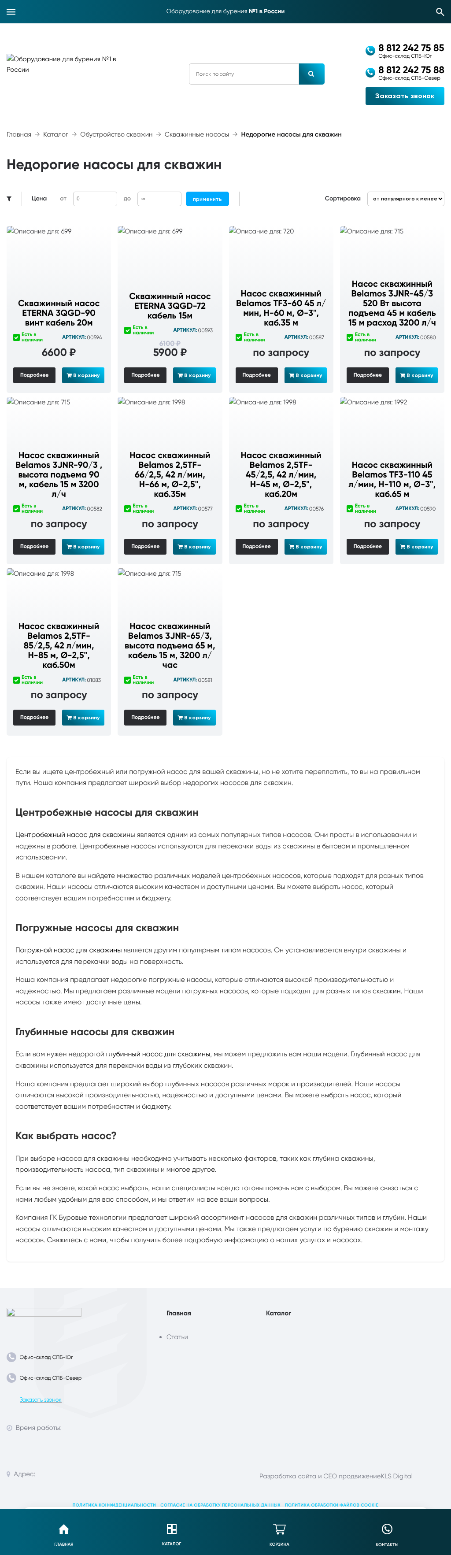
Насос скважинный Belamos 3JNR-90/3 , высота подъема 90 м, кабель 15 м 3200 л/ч (58, 475)
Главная (19, 134)
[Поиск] (440, 11)
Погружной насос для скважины (68, 950)
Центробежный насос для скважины (75, 834)
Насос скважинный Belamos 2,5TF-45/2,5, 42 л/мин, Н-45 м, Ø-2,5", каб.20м (281, 475)
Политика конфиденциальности (114, 1505)
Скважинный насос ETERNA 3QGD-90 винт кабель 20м (59, 313)
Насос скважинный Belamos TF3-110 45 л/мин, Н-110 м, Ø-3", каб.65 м (392, 480)
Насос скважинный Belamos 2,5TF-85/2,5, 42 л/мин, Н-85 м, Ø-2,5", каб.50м (58, 645)
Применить (207, 199)
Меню (11, 11)
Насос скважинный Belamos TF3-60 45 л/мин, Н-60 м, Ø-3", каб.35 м (281, 308)
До (127, 198)
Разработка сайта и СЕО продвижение (320, 1476)
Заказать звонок (404, 96)
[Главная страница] (44, 1320)
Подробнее (34, 375)
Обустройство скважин (116, 134)
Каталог (55, 134)
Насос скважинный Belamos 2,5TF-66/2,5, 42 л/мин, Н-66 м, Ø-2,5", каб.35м (169, 475)
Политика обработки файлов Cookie (331, 1505)
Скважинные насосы (197, 134)
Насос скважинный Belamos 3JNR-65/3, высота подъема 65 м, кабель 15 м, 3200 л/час (170, 645)
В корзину (86, 375)
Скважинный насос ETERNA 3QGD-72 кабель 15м (170, 306)
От (63, 198)
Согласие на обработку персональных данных (220, 1505)
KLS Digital (396, 1476)
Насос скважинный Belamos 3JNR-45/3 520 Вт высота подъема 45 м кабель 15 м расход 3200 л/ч (392, 303)
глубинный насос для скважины (158, 1054)
